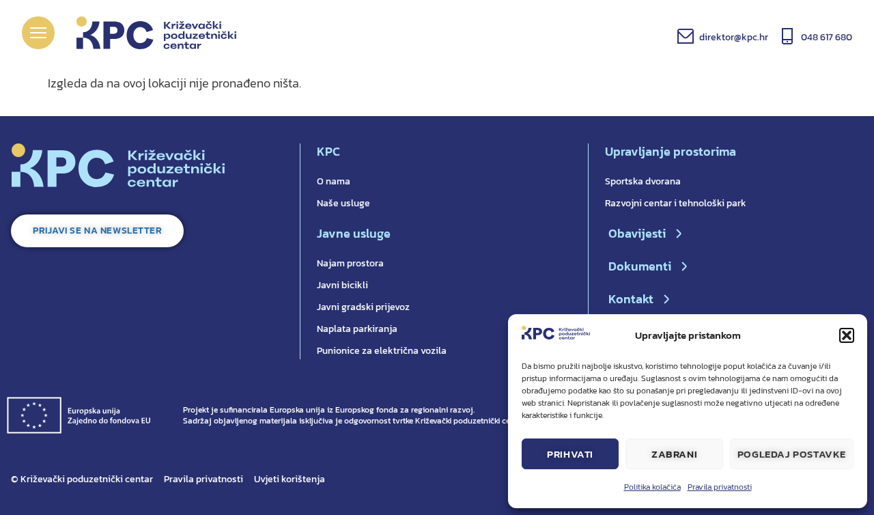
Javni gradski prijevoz (363, 307)
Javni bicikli (342, 285)
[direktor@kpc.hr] (685, 36)
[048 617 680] (787, 36)
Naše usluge (343, 203)
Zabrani (674, 454)
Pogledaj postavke (791, 454)
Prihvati (570, 454)
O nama (333, 181)
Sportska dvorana (643, 181)
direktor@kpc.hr (733, 37)
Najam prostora (350, 263)
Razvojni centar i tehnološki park (675, 203)
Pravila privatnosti (720, 487)
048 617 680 (826, 37)
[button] (847, 335)
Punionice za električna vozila (382, 351)
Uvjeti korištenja (289, 479)
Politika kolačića (652, 487)
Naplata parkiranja (357, 329)
